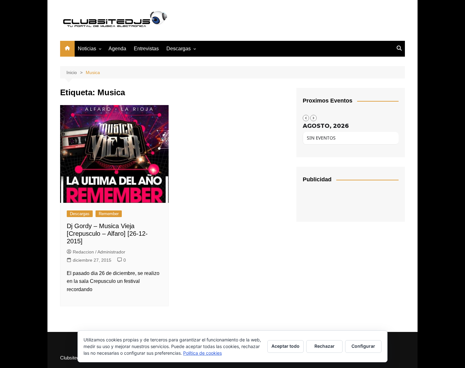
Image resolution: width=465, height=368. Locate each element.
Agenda (117, 48)
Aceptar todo (285, 346)
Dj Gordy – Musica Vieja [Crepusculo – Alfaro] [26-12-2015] (107, 233)
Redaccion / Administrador (99, 251)
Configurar (363, 346)
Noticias (87, 48)
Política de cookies (202, 353)
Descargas (80, 213)
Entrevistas (146, 48)
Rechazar (324, 346)
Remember (109, 213)
